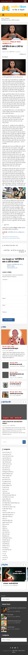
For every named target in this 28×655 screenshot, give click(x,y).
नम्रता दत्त (4, 489)
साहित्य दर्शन (5, 546)
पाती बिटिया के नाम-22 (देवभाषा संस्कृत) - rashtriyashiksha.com (15, 266)
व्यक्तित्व (4, 327)
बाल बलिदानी (5, 505)
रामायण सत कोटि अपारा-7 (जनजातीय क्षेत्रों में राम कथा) (16, 609)
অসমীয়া (3, 552)
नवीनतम (18, 42)
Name (4, 298)
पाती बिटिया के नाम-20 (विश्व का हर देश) (13, 233)
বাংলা (3, 554)
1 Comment (17, 52)
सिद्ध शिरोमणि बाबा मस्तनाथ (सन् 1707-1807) (17, 375)
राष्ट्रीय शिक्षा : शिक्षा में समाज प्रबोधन (18, 651)
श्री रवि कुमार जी (6, 538)
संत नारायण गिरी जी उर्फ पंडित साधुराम (10, 348)
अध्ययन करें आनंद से (6, 456)
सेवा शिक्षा (4, 548)
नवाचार (4, 491)
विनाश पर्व (4, 524)
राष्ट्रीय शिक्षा (11, 52)
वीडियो (4, 528)
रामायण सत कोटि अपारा (7, 513)
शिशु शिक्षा (4, 536)
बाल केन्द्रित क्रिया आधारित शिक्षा (9, 503)
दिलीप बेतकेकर (5, 485)
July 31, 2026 (5, 351)
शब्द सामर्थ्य (5, 532)
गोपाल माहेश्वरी (5, 476)
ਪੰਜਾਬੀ (3, 556)
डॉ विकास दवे (13, 42)
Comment (5, 279)
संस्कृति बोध (5, 542)
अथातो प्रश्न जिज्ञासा (10, 627)
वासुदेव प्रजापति (6, 522)
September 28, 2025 (14, 366)
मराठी (3, 511)
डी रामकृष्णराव (6, 418)
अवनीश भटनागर (5, 464)
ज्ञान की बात (5, 480)
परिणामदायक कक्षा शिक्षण (8, 495)
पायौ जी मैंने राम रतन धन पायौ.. (16, 364)
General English (6, 452)
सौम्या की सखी (10, 615)
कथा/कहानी (5, 470)
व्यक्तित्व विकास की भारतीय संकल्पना (14, 621)
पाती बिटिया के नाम (6, 44)
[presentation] (23, 402)
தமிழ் (3, 559)
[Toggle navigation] (3, 15)
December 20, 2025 (7, 586)
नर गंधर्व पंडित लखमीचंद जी (15, 384)
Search (24, 442)
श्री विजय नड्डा (5, 540)
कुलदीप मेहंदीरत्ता (6, 474)
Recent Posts (6, 604)
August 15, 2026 (11, 611)
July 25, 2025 (12, 386)
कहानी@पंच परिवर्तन (7, 472)
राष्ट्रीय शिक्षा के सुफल (7, 515)
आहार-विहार (5, 466)
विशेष (3, 526)
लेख (3, 519)
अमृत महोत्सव (5, 462)
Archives (3, 596)
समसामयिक (5, 544)
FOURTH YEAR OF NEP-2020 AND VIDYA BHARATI (12, 423)
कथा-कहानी (5, 468)
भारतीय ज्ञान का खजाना (7, 507)
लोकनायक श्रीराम (6, 521)
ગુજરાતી (4, 558)
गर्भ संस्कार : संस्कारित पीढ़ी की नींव (10, 583)
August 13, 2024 (6, 426)
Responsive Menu (25, 1)
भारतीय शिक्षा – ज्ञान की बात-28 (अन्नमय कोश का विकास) (14, 251)
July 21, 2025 (12, 396)
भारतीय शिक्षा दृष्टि (6, 509)
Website (4, 312)
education (7, 237)
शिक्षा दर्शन (4, 534)
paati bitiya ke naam (7, 238)
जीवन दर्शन (4, 346)
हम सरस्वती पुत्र (5, 550)
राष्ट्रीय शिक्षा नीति (6, 402)
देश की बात (5, 487)
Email (4, 305)
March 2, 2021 (5, 52)
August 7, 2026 (10, 629)
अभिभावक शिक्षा (6, 42)
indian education (14, 237)
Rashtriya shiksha (16, 238)
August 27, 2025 (13, 378)
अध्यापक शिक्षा (5, 458)
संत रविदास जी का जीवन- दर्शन (11, 246)
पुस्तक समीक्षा (5, 499)
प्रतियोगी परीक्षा (5, 501)
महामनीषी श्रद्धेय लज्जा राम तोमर (16, 394)
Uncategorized (6, 454)
